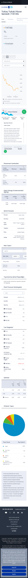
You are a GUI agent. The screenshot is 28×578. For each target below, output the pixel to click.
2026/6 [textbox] (15, 256)
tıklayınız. (8, 282)
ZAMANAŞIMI (14, 528)
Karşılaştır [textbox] (9, 44)
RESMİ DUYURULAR (14, 519)
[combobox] (14, 44)
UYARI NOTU (14, 524)
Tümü (22, 277)
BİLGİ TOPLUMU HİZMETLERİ (14, 526)
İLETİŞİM (14, 531)
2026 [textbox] (6, 293)
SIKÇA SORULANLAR (14, 517)
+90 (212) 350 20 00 (7, 509)
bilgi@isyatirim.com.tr (20, 509)
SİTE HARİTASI (14, 522)
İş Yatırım (7, 7)
